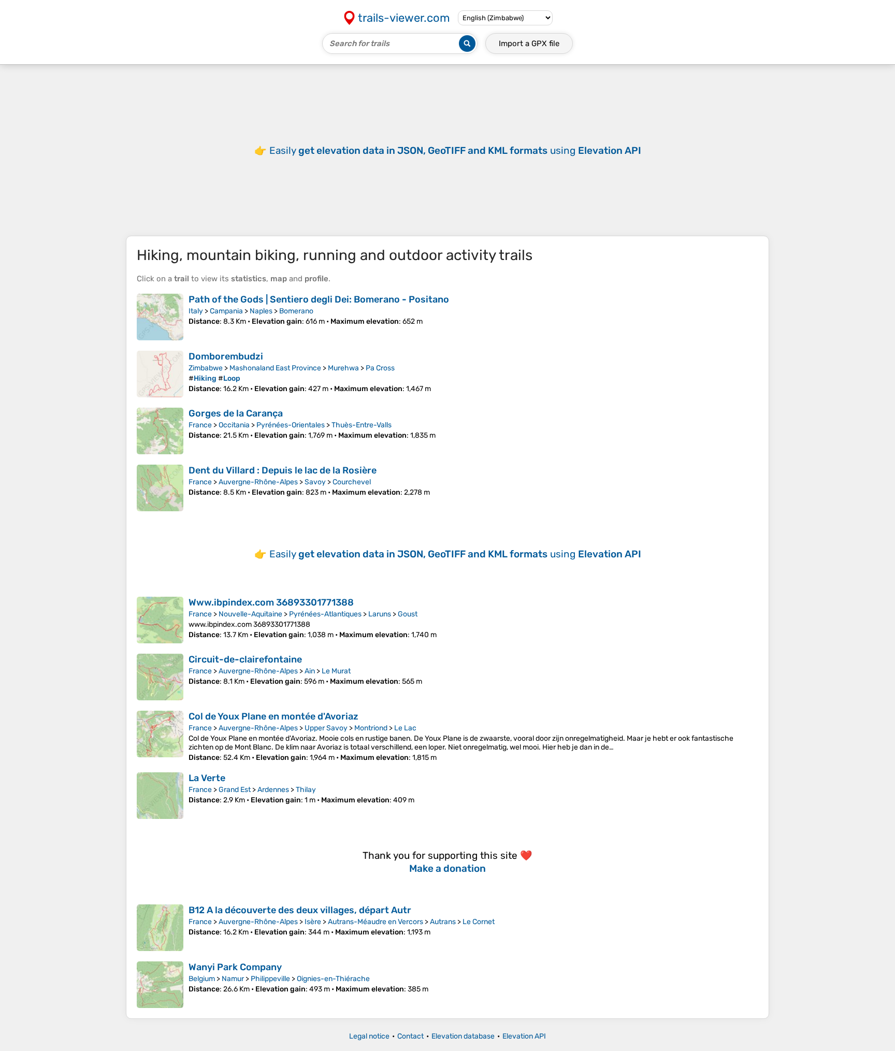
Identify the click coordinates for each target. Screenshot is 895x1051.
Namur (233, 978)
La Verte (207, 778)
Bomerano (296, 311)
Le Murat (336, 671)
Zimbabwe (206, 368)
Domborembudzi (226, 356)
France (200, 425)
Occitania (234, 425)
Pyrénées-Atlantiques (325, 614)
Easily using (455, 150)
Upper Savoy (326, 728)
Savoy (315, 482)
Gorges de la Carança (236, 413)
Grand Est (235, 789)
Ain (310, 671)
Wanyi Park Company (235, 967)
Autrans (443, 921)
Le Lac (405, 728)
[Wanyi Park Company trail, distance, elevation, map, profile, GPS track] (160, 984)
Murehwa (343, 368)
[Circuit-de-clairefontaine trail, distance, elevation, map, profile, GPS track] (160, 677)
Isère (313, 921)
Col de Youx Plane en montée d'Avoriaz (273, 716)
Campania (226, 311)
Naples (261, 311)
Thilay (306, 789)
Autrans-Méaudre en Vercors (375, 921)
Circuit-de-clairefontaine (245, 659)
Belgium (202, 978)
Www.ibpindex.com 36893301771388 (271, 602)
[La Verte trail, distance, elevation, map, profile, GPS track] (160, 795)
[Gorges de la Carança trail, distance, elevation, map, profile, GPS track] (160, 431)
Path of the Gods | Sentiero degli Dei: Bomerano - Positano (319, 299)
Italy (196, 311)
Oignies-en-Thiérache (333, 978)
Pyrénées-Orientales (290, 425)
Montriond (370, 728)
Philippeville (270, 978)
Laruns (379, 614)
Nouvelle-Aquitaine (250, 614)
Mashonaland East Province (275, 368)
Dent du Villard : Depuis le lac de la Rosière (283, 470)
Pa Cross (380, 368)
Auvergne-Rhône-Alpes (258, 482)
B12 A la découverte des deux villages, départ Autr (300, 910)
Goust (407, 614)
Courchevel (352, 482)
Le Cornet (479, 921)
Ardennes (273, 789)
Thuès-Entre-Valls (361, 425)
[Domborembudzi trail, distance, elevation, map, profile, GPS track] (160, 374)
